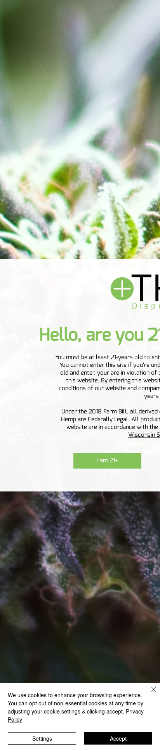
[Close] (149, 694)
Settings (42, 738)
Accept (118, 738)
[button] (107, 461)
